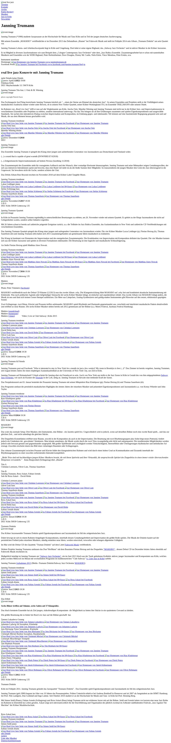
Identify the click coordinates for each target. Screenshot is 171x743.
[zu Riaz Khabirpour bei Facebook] (89, 401)
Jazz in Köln (6, 16)
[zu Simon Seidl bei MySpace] (52, 575)
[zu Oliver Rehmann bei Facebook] (88, 670)
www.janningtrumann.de (55, 62)
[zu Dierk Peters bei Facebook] (80, 660)
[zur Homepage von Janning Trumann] (91, 123)
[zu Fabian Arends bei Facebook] (55, 342)
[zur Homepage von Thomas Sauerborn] (61, 196)
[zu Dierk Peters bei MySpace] (52, 660)
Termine (4, 4)
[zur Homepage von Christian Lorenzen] (61, 328)
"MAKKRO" (109, 549)
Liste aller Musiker (9, 738)
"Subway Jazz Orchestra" (50, 556)
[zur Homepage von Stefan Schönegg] (90, 191)
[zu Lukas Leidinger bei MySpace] (57, 186)
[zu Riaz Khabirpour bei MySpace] (57, 401)
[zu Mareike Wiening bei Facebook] (59, 133)
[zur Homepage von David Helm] (53, 332)
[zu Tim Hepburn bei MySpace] (53, 646)
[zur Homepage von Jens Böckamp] (85, 631)
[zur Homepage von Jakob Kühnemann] (94, 665)
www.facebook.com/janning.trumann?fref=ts (66, 64)
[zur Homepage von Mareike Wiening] (91, 133)
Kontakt (4, 7)
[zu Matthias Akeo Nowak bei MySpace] (65, 262)
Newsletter (5, 19)
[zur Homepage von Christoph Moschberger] (67, 641)
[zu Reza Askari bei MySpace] (52, 502)
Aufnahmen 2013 (23, 563)
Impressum (16, 741)
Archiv (4, 9)
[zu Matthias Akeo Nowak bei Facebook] (101, 262)
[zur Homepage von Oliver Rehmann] (120, 670)
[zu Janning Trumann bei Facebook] (59, 123)
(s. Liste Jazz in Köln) (95, 558)
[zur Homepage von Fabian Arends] (85, 342)
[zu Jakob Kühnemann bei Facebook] (60, 665)
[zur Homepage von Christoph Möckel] (61, 636)
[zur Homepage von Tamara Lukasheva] (61, 622)
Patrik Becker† (7, 12)
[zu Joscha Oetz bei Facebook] (52, 128)
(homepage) (13, 313)
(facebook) (25, 288)
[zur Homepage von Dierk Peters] (108, 660)
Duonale (39, 378)
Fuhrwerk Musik (72, 545)
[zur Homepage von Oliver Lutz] (79, 337)
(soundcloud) (13, 311)
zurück (4, 736)
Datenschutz (6, 741)
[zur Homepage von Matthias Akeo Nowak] (139, 262)
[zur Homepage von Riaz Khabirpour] (121, 401)
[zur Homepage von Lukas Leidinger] (89, 186)
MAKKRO (80, 563)
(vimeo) (11, 316)
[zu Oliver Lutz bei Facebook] (51, 337)
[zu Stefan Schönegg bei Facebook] (58, 191)
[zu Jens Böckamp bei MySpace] (55, 631)
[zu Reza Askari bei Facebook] (79, 502)
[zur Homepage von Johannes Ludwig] (60, 627)
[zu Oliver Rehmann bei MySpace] (57, 670)
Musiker (4, 14)
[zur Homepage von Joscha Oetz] (80, 128)
